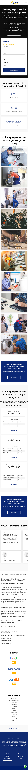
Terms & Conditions (7, 760)
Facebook (21, 753)
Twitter (21, 758)
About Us (7, 755)
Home (7, 753)
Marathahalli (14, 718)
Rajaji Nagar (14, 698)
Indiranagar (14, 712)
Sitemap (7, 761)
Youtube (21, 756)
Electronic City (14, 714)
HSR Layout (14, 720)
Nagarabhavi (14, 704)
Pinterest (21, 760)
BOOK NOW (14, 377)
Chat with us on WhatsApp (14, 35)
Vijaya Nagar (14, 702)
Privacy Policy (7, 758)
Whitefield (14, 716)
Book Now (14, 430)
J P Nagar (14, 710)
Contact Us (7, 756)
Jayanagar (14, 708)
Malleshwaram (14, 706)
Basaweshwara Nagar (14, 700)
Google (21, 754)
